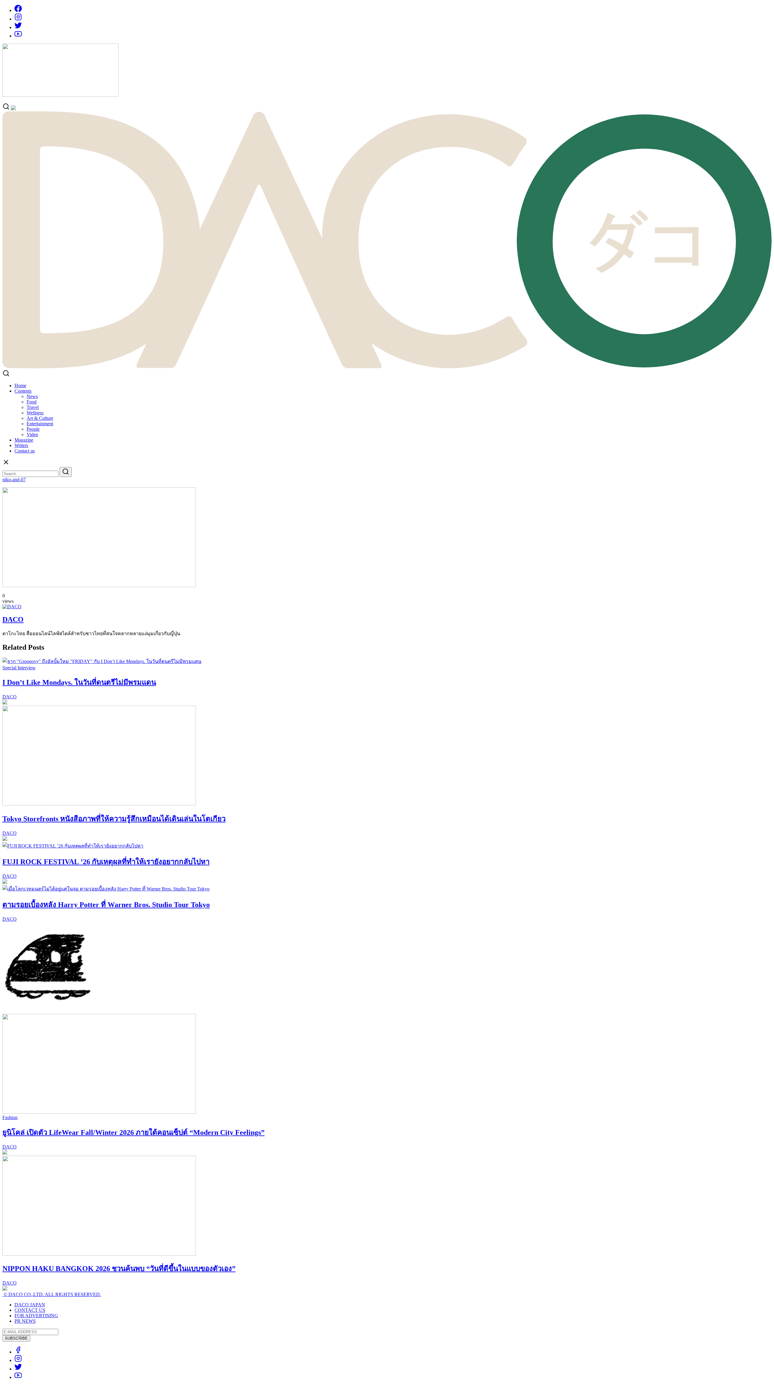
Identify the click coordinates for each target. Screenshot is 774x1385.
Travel (33, 407)
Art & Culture (40, 418)
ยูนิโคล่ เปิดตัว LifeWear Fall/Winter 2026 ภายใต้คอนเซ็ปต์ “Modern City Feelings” (133, 1132)
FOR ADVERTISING (36, 1315)
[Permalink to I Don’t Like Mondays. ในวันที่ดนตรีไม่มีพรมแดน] (101, 661)
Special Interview (19, 667)
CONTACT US (30, 1310)
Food (32, 401)
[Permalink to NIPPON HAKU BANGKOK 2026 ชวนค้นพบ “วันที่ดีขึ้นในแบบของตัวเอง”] (99, 1253)
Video (32, 434)
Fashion (10, 1117)
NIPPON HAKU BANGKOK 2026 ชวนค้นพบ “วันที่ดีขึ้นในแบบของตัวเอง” (119, 1268)
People (33, 429)
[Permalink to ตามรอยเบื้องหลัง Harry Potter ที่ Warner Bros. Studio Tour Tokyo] (106, 888)
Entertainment (40, 423)
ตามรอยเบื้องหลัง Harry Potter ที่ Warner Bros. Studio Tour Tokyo (106, 905)
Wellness (35, 412)
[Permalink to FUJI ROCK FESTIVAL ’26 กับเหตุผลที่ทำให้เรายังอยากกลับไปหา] (72, 845)
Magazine (24, 440)
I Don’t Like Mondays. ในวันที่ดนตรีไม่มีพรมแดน (79, 682)
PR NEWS (25, 1321)
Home (20, 385)
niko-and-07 (14, 479)
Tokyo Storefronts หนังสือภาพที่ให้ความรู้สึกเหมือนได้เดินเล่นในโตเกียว (114, 819)
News (32, 396)
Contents (23, 391)
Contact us (25, 450)
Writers (21, 445)
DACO (13, 619)
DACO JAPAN (30, 1304)
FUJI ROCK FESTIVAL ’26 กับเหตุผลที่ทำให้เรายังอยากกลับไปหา (106, 862)
